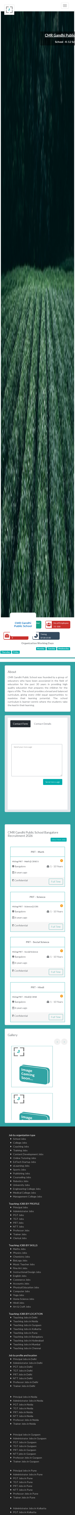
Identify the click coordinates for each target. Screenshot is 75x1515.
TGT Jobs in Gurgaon (24, 1446)
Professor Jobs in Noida (26, 1419)
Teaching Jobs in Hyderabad (28, 1340)
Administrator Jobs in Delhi (27, 1362)
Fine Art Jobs (20, 1268)
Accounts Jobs (21, 1283)
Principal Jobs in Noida (25, 1396)
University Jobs (21, 1184)
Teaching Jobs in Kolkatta (27, 1328)
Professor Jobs (21, 1230)
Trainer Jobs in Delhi (24, 1385)
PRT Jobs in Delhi (22, 1374)
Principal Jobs (20, 1207)
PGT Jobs (18, 1215)
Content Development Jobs (28, 1154)
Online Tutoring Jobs (24, 1158)
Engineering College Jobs (27, 1188)
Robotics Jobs (20, 1181)
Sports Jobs (19, 1169)
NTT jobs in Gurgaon (24, 1453)
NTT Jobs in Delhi (22, 1378)
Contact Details (42, 723)
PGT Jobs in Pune (23, 1478)
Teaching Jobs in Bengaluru (28, 1336)
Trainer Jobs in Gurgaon (26, 1461)
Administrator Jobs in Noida (28, 1400)
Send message (52, 781)
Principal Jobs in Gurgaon (26, 1434)
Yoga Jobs (18, 1295)
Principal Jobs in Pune (25, 1470)
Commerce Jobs (22, 1279)
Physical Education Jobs (26, 1287)
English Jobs (20, 1275)
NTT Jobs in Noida (23, 1416)
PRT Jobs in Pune (22, 1485)
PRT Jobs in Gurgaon (24, 1449)
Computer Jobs (21, 1291)
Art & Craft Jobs (22, 1306)
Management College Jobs (27, 1196)
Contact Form (20, 723)
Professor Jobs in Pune (25, 1493)
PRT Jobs (18, 1222)
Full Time (56, 881)
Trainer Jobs (20, 1234)
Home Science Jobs (23, 1298)
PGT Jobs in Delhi (22, 1366)
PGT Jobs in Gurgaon (24, 1442)
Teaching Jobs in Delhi (25, 1317)
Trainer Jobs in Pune (24, 1497)
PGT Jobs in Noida (23, 1404)
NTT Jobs (18, 1226)
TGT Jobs (18, 1218)
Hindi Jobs (18, 1302)
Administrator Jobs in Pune (28, 1474)
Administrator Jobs (23, 1211)
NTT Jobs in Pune (23, 1489)
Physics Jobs (20, 1252)
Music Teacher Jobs (24, 1264)
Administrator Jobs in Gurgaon (29, 1438)
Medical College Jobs (24, 1192)
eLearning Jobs (21, 1165)
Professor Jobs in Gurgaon (27, 1457)
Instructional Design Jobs (27, 1271)
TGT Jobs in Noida (23, 1408)
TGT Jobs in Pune (23, 1482)
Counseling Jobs (22, 1177)
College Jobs (20, 1142)
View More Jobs (59, 839)
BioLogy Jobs (20, 1260)
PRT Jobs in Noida (23, 1412)
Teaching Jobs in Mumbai (26, 1344)
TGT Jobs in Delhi (22, 1370)
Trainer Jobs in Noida (24, 1423)
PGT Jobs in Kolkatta (24, 1512)
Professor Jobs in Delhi (25, 1382)
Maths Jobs (19, 1248)
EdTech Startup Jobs (24, 1161)
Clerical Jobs (20, 1238)
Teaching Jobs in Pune (25, 1332)
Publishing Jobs (21, 1173)
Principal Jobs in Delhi (24, 1359)
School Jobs (19, 1138)
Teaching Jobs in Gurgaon (27, 1325)
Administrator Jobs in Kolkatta (29, 1508)
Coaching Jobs (21, 1146)
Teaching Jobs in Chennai (27, 1348)
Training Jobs (20, 1150)
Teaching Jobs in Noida (25, 1321)
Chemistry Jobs (21, 1256)
